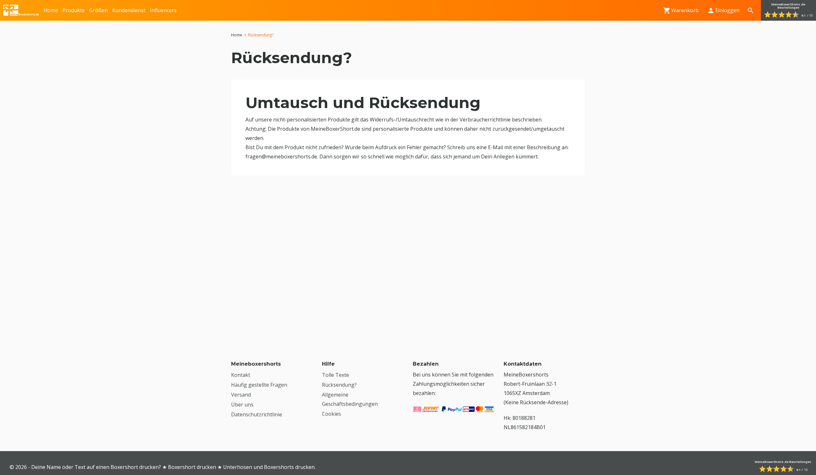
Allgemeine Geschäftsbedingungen (350, 399)
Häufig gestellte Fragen (259, 384)
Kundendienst (128, 10)
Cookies (331, 413)
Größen (98, 10)
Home (51, 10)
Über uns (242, 404)
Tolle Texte (335, 374)
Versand (241, 394)
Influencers (163, 10)
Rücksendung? (339, 384)
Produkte (73, 10)
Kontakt (240, 374)
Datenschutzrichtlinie (256, 414)
